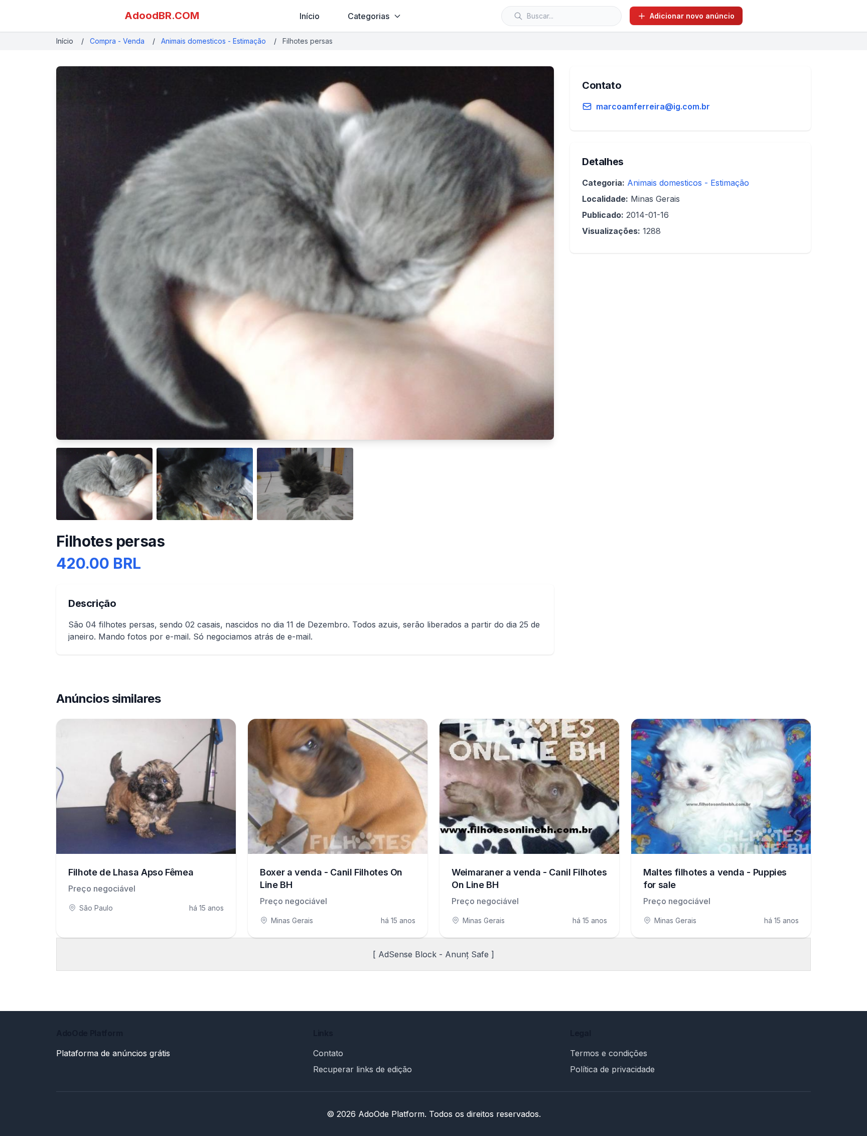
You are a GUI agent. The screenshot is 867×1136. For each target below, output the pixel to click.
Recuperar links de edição (362, 1069)
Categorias (368, 16)
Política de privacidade (612, 1069)
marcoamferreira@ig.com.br (653, 106)
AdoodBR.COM (161, 16)
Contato (328, 1053)
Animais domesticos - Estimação (213, 41)
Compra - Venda (117, 41)
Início (310, 16)
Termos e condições (608, 1053)
